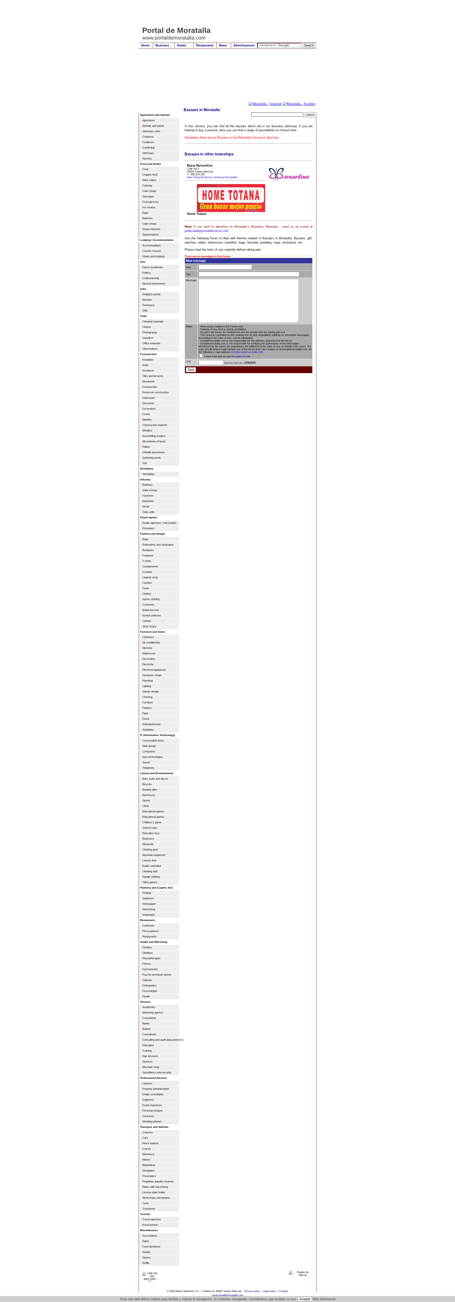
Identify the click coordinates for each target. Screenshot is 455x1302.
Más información (324, 1299)
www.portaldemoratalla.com (227, 1295)
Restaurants (205, 45)
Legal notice (269, 1291)
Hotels (181, 45)
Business (162, 45)
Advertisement (244, 45)
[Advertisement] (225, 13)
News (223, 45)
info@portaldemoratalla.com (247, 352)
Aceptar (305, 1299)
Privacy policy (252, 1291)
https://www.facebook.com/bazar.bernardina (212, 177)
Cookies (283, 1291)
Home (145, 45)
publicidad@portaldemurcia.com (206, 231)
